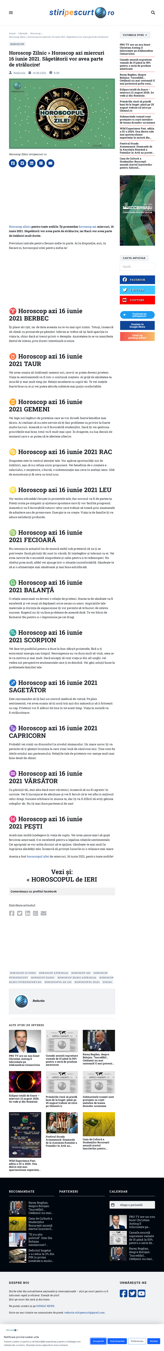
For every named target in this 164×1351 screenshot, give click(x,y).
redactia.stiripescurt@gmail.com (84, 1312)
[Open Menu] (11, 12)
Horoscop (35, 33)
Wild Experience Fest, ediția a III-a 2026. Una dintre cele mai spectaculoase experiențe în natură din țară (24, 1166)
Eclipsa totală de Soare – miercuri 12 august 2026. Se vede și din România (24, 1098)
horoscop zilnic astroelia (77, 977)
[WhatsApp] (41, 163)
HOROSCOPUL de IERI (64, 879)
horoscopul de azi (58, 982)
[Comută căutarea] (153, 13)
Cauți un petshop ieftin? (137, 336)
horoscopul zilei (38, 856)
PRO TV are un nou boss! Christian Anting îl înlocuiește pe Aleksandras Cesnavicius (24, 1060)
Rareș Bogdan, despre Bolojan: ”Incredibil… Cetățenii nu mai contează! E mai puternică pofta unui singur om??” (99, 1060)
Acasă (12, 33)
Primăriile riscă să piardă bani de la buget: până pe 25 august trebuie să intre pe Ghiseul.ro (61, 1101)
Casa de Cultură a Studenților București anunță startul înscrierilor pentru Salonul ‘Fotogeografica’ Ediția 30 (98, 1147)
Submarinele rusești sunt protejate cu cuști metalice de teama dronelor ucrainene (98, 1101)
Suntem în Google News (137, 325)
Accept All (98, 1341)
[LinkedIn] (32, 163)
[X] (22, 163)
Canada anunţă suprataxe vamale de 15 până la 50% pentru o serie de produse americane (62, 1060)
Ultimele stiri (133, 34)
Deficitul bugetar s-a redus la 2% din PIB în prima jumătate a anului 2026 (41, 1257)
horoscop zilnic (43, 977)
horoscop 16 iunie (23, 972)
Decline (154, 1341)
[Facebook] (13, 163)
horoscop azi (87, 226)
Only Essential (117, 1341)
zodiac (107, 982)
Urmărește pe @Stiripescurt (139, 314)
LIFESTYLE (23, 33)
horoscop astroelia (53, 972)
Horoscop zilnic (20, 226)
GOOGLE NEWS (45, 1306)
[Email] (50, 163)
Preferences (137, 1341)
